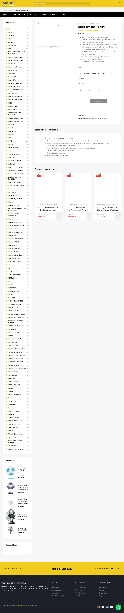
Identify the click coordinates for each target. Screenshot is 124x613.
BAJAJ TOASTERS (14, 87)
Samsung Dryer (13, 342)
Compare (86, 106)
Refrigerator (12, 329)
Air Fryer (11, 35)
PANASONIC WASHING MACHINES (15, 321)
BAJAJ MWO (12, 77)
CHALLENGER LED (14, 110)
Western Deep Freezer (15, 434)
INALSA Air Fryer (13, 205)
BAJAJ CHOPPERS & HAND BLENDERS (17, 53)
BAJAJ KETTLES (13, 70)
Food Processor (13, 148)
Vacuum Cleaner (13, 418)
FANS (10, 141)
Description (40, 130)
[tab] (40, 130)
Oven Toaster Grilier (14, 304)
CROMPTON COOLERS (15, 121)
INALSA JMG (12, 235)
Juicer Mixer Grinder (14, 275)
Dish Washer (12, 131)
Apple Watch (12, 45)
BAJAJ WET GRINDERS (15, 90)
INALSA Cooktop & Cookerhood (14, 215)
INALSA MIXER (13, 245)
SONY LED (11, 378)
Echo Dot (11, 138)
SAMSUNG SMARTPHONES (17, 355)
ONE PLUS (11, 298)
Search (87, 3)
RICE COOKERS (13, 332)
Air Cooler (11, 32)
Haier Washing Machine (15, 171)
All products (82, 23)
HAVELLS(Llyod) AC (14, 182)
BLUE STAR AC (13, 93)
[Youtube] (115, 568)
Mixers (10, 294)
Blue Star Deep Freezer (15, 96)
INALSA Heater (13, 229)
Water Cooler (12, 431)
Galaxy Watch (12, 151)
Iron (9, 268)
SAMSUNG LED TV (14, 345)
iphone (89, 23)
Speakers (11, 391)
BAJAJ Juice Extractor (15, 67)
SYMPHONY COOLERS (15, 395)
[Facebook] (112, 568)
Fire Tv (10, 144)
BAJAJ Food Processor (15, 57)
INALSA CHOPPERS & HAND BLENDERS (17, 209)
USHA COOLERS (13, 411)
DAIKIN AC (11, 125)
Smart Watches (13, 372)
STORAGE (81, 84)
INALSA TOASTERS (14, 252)
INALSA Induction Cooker (16, 232)
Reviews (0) (53, 130)
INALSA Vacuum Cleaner (16, 255)
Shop (10, 11)
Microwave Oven (13, 291)
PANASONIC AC (13, 307)
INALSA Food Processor (15, 222)
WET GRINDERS (13, 437)
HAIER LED (12, 164)
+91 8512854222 (62, 568)
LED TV (10, 281)
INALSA (10, 202)
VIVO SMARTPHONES (15, 421)
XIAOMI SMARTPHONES (16, 449)
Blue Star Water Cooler (15, 100)
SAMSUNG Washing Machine (54, 205)
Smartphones (95, 23)
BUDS (10, 103)
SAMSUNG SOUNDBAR (15, 358)
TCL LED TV (12, 401)
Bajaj (9, 49)
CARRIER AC (12, 106)
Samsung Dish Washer (15, 339)
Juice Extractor (13, 271)
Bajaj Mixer (11, 73)
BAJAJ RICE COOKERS (15, 83)
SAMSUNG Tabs (13, 365)
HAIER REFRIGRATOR (15, 167)
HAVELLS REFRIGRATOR (16, 174)
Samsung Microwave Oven (16, 349)
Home (5, 11)
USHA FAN (11, 414)
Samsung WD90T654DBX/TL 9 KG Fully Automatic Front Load (48, 209)
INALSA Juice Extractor (15, 239)
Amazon (10, 42)
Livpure (10, 284)
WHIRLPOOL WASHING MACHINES (15, 441)
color (79, 67)
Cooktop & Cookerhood (15, 118)
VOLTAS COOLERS (14, 424)
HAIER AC (11, 157)
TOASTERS (12, 404)
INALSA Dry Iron (13, 219)
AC (9, 29)
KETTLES (11, 278)
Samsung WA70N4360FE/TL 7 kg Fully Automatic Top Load (107, 209)
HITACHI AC (12, 192)
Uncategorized (12, 408)
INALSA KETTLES (14, 242)
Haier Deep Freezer (14, 161)
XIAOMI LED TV (13, 446)
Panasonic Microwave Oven (16, 314)
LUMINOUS (12, 288)
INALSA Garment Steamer (16, 225)
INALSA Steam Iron (14, 248)
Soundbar (11, 388)
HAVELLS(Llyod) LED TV (16, 186)
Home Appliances (13, 195)
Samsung (11, 336)
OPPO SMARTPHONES (15, 301)
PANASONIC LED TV (14, 311)
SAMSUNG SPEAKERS (15, 362)
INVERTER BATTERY (15, 262)
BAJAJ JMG (12, 64)
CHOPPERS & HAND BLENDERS (14, 114)
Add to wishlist (80, 106)
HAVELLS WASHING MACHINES (14, 178)
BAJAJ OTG (12, 80)
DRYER (10, 134)
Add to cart (100, 101)
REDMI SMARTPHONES (16, 326)
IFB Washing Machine (15, 199)
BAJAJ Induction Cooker (15, 60)
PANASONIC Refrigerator (16, 317)
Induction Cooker (13, 258)
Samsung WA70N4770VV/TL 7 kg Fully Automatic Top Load (78, 209)
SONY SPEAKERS (14, 385)
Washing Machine (13, 427)
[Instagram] (119, 568)
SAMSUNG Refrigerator (15, 352)
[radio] (80, 73)
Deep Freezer (12, 128)
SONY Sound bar (13, 381)
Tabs (9, 398)
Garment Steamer (13, 154)
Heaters (10, 189)
